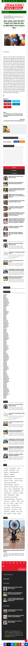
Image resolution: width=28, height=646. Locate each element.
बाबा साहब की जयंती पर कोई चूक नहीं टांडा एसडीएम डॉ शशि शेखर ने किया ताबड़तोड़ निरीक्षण (16, 616)
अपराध (18, 470)
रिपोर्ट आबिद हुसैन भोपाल (15, 505)
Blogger (22, 141)
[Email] (23, 644)
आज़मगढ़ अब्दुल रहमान (16, 488)
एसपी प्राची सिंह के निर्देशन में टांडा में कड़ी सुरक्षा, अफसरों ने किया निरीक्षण (15, 610)
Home (5, 15)
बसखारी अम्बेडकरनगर (11, 495)
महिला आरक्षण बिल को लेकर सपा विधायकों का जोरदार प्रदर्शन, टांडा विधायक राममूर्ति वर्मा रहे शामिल (16, 233)
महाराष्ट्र (22, 501)
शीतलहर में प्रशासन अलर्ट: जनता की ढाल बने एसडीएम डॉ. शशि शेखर (15, 621)
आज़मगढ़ (5, 488)
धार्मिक (5, 495)
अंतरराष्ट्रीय (6, 470)
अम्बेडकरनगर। (16, 484)
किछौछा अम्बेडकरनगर (16, 490)
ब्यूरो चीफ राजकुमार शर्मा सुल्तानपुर (9, 499)
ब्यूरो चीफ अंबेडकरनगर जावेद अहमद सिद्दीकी (10, 497)
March (4, 298)
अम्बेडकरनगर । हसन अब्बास (8, 480)
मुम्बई (8, 503)
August (4, 294)
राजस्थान (21, 503)
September (5, 305)
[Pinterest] (19, 644)
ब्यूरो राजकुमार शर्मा (19, 499)
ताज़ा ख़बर (21, 493)
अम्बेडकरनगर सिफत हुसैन (18, 478)
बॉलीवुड (17, 495)
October (5, 304)
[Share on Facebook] (7, 101)
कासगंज (10, 490)
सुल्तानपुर (19, 513)
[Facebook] (5, 644)
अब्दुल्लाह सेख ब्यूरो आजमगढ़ (14, 472)
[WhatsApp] (16, 644)
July (4, 295)
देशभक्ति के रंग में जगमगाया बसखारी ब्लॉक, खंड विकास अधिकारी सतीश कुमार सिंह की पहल (16, 183)
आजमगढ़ (21, 486)
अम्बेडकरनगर (12, 474)
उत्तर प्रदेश (6, 490)
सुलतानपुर (14, 513)
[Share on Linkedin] (16, 104)
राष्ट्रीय (8, 505)
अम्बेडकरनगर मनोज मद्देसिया (8, 484)
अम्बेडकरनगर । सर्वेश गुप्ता (18, 480)
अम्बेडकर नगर (6, 474)
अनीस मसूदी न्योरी (12, 470)
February (5, 299)
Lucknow (19, 468)
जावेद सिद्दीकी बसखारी (7, 493)
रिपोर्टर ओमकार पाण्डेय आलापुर (16, 507)
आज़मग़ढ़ (10, 488)
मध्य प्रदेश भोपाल (6, 501)
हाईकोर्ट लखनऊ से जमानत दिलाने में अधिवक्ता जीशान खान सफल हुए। (16, 177)
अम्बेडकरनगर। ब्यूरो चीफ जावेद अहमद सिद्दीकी (11, 486)
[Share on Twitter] (16, 101)
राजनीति (16, 503)
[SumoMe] (26, 644)
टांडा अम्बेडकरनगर (15, 493)
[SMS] (12, 644)
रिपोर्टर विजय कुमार (14, 509)
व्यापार (21, 511)
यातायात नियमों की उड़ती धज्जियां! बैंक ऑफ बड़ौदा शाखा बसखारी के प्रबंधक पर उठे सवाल (16, 201)
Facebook (16, 141)
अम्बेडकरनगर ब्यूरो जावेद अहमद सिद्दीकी (10, 482)
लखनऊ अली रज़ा (6, 511)
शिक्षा (5, 513)
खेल (22, 490)
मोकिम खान (12, 503)
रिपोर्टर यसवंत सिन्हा (7, 509)
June (4, 308)
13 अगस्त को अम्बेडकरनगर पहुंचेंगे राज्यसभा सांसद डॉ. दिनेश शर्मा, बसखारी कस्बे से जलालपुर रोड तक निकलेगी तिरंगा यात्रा (17, 189)
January (4, 300)
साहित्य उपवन (9, 513)
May (4, 296)
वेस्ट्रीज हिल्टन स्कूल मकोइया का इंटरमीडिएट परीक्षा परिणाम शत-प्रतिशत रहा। (16, 227)
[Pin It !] (7, 107)
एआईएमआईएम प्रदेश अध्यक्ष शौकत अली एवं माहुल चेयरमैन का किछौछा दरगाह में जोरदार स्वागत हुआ (16, 270)
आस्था (22, 488)
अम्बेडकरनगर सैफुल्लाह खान (8, 478)
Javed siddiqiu (13, 468)
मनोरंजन (18, 501)
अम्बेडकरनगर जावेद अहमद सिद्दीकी (9, 476)
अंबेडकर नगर (6, 472)
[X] (9, 644)
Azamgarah (6, 468)
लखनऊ (20, 509)
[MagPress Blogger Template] (14, 6)
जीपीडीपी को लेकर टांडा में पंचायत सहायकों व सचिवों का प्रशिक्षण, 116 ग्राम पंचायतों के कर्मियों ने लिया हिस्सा (17, 195)
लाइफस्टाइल (13, 511)
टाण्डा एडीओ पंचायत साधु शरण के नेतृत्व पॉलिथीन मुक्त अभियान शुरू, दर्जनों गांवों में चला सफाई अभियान (16, 208)
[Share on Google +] (7, 104)
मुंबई (4, 503)
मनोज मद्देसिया (13, 501)
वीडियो (18, 511)
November (5, 303)
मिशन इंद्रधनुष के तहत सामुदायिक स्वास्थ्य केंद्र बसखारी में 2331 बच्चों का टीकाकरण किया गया (16, 447)
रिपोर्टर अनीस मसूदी (7, 507)
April (4, 297)
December (5, 302)
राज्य (5, 505)
